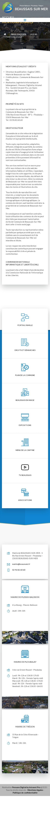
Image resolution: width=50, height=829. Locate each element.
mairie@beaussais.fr (21, 564)
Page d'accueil (18, 34)
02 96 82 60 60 (18, 570)
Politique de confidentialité (25, 793)
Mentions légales (35, 790)
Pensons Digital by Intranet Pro (26, 787)
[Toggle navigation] (25, 20)
